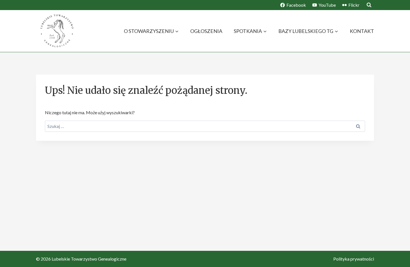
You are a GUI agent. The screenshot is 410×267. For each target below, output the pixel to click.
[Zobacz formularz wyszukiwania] (369, 5)
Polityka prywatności (353, 258)
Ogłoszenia (206, 31)
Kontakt (362, 31)
